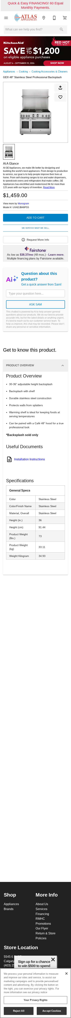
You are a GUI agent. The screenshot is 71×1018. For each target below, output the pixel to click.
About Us (42, 904)
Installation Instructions (29, 459)
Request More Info (38, 239)
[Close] (66, 973)
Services (41, 909)
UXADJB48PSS (21, 207)
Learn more (55, 254)
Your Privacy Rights (35, 999)
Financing (42, 914)
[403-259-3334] (54, 17)
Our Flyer (42, 928)
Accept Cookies (51, 1010)
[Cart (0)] (64, 17)
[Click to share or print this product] (60, 87)
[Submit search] (61, 29)
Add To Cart (35, 217)
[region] (35, 993)
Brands (8, 909)
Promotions (43, 923)
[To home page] (25, 17)
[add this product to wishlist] (60, 97)
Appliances (9, 71)
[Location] (43, 17)
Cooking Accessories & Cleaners (50, 71)
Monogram (23, 203)
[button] (6, 17)
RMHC (40, 918)
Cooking (23, 71)
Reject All (18, 1010)
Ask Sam (35, 304)
